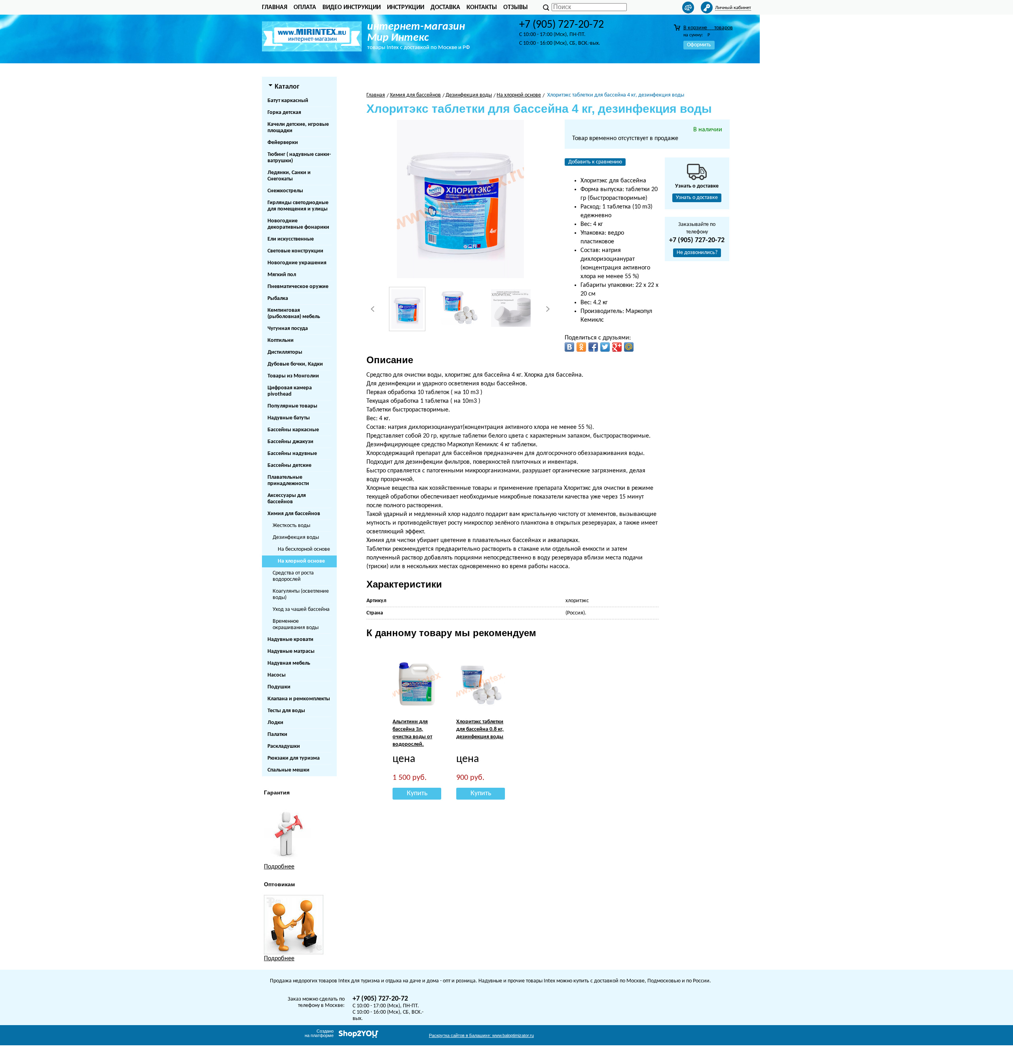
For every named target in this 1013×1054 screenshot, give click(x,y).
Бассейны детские (289, 465)
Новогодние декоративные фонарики (298, 224)
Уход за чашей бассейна (301, 609)
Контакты (482, 7)
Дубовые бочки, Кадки (295, 364)
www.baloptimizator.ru (481, 1035)
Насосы (276, 675)
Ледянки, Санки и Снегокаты (289, 176)
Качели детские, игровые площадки (298, 127)
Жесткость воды (291, 526)
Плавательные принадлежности (288, 480)
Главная (274, 7)
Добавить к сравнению (595, 162)
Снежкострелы (285, 191)
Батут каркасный (287, 101)
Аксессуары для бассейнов (286, 499)
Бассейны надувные (292, 454)
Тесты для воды (286, 711)
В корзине (708, 28)
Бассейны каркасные (293, 430)
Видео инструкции (351, 7)
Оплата (305, 7)
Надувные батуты (288, 418)
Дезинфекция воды (296, 537)
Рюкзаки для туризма (293, 758)
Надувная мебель (288, 663)
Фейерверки (282, 143)
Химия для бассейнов (293, 514)
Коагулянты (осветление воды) (301, 594)
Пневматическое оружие (297, 287)
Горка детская (284, 113)
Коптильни (280, 340)
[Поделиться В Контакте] (569, 347)
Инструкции (405, 7)
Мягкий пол (281, 275)
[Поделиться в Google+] (617, 347)
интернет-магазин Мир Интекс (416, 32)
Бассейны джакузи (290, 442)
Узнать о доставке (697, 198)
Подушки (278, 687)
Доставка (445, 7)
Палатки (277, 734)
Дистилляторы (284, 352)
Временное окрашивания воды (296, 624)
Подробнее (279, 867)
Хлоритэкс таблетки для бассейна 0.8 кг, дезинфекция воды (480, 729)
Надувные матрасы (291, 651)
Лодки (275, 723)
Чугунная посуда (287, 329)
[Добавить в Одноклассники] (581, 347)
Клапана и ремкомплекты (298, 699)
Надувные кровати (290, 640)
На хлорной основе (301, 561)
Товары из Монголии (293, 376)
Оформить (699, 45)
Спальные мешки (288, 770)
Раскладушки (283, 746)
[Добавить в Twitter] (605, 347)
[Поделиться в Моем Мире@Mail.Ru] (629, 347)
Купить (417, 793)
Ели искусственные (290, 239)
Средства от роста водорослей (293, 576)
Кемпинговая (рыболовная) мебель (293, 313)
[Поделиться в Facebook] (593, 347)
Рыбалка (277, 298)
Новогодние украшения (296, 263)
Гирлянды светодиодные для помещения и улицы (297, 206)
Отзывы (515, 7)
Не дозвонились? (697, 253)
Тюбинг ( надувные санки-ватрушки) (299, 158)
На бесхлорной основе (304, 549)
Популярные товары (292, 406)
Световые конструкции (295, 251)
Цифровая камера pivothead (289, 391)
